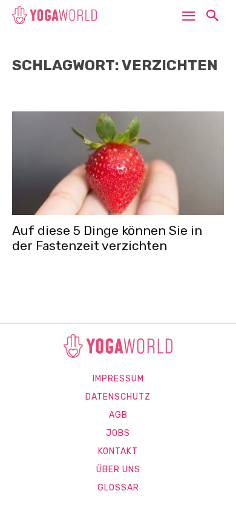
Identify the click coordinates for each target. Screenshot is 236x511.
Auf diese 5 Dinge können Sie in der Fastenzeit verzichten (107, 238)
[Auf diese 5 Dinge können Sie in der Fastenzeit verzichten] (118, 163)
